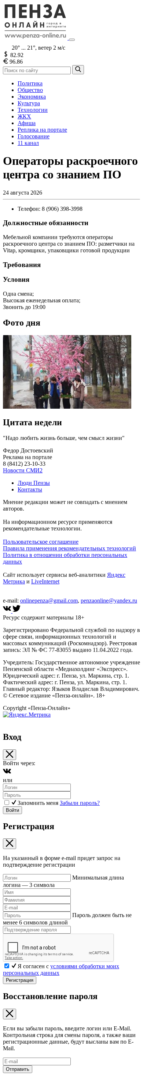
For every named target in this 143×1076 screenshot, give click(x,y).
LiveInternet (45, 581)
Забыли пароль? (80, 803)
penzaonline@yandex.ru (109, 600)
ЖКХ (24, 116)
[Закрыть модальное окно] (9, 754)
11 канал (28, 143)
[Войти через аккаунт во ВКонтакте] (7, 773)
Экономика (32, 96)
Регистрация (19, 980)
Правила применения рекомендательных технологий (69, 548)
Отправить (17, 1069)
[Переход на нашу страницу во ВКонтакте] (7, 611)
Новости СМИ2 (23, 470)
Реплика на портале (42, 130)
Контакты (30, 489)
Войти (12, 810)
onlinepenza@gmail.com (49, 600)
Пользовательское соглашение (40, 542)
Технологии (33, 110)
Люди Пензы (34, 483)
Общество (30, 90)
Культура (29, 103)
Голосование (34, 136)
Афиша (27, 123)
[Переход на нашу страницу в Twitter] (16, 611)
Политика (30, 83)
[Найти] (78, 69)
